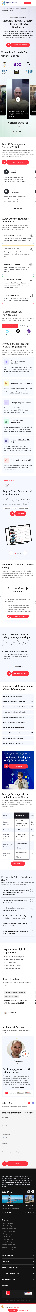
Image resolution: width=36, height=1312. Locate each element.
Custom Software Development (15, 957)
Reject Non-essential (23, 1310)
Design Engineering (7, 1242)
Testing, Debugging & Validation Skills (14, 722)
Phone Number (6, 1134)
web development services (11, 996)
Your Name (5, 1117)
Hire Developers (8, 8)
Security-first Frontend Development (13, 728)
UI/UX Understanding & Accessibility (13, 738)
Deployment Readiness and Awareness (14, 733)
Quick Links (6, 1288)
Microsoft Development (8, 1234)
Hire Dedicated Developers (9, 1250)
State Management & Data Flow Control (14, 707)
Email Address (6, 1126)
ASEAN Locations (8, 1282)
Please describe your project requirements (13, 1152)
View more (16, 864)
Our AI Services (7, 1258)
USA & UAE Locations (10, 1270)
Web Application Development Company (15, 992)
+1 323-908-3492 (7, 1216)
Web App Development (8, 1245)
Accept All (13, 1310)
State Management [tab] (26, 326)
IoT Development (11, 962)
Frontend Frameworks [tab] (9, 326)
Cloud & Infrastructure (8, 1253)
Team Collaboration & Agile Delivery (13, 743)
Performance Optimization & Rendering (14, 712)
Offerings (5, 1223)
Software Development (8, 1229)
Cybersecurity (6, 1239)
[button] (3, 1137)
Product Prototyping (7, 1226)
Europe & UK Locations (10, 1276)
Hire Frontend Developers (20, 8)
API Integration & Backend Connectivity (14, 717)
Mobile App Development (13, 965)
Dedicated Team (23, 508)
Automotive (7, 508)
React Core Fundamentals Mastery (13, 696)
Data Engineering (7, 1237)
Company (4, 1143)
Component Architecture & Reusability (14, 702)
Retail (14, 508)
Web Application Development (15, 960)
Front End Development (8, 1247)
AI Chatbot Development (13, 968)
